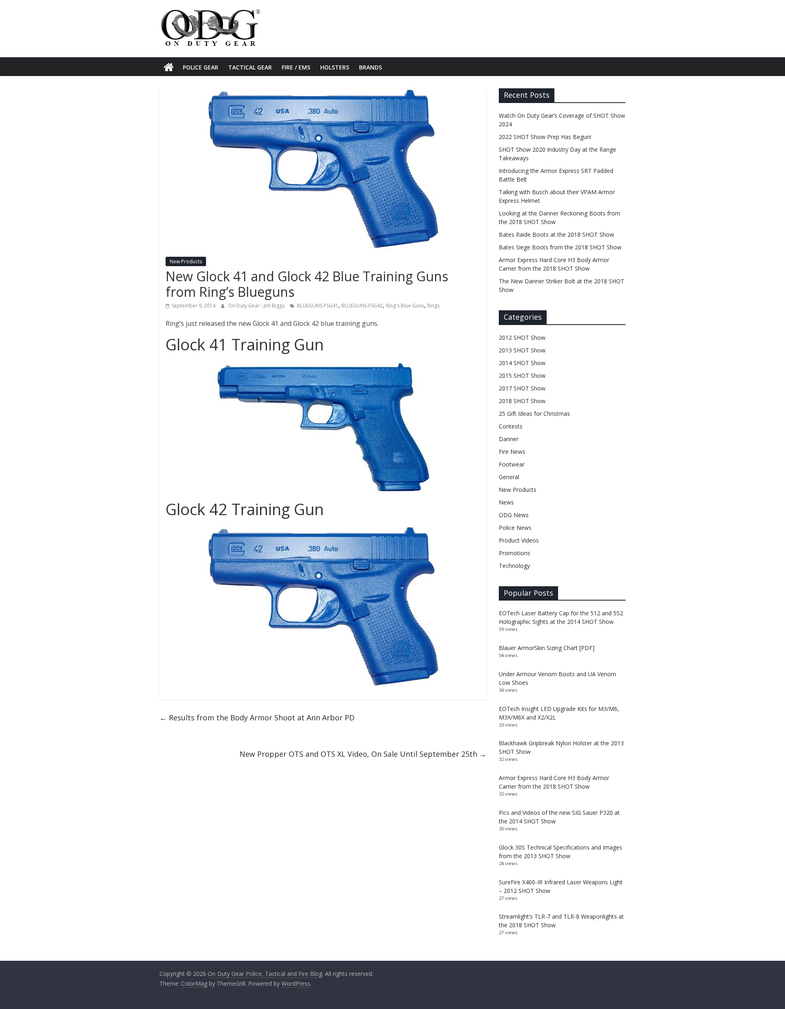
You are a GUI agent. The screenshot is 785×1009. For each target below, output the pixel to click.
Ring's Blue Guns (405, 305)
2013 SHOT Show (522, 350)
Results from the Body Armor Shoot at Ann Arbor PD (256, 717)
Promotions (514, 553)
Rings (433, 305)
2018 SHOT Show (522, 401)
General (509, 477)
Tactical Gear (250, 67)
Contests (511, 426)
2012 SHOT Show (522, 337)
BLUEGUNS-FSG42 (362, 305)
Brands (370, 67)
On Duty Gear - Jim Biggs (257, 305)
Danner (508, 439)
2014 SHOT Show (522, 363)
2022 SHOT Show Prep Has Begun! (545, 137)
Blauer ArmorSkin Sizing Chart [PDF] (546, 648)
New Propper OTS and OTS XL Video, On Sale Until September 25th (363, 754)
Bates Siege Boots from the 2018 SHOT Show (560, 247)
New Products (186, 261)
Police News (515, 527)
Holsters (334, 67)
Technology (514, 566)
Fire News (512, 451)
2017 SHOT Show (522, 388)
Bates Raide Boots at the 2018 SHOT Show (556, 234)
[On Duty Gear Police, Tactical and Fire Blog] (168, 67)
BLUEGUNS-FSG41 (317, 305)
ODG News (514, 515)
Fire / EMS (296, 67)
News (506, 502)
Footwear (512, 464)
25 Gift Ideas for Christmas (534, 413)
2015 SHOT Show (522, 375)
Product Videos (519, 540)
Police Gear (200, 67)
